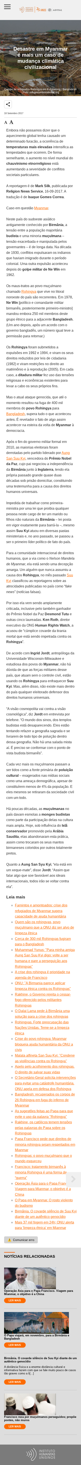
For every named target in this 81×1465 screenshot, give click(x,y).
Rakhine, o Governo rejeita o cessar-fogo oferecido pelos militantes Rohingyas (43, 1000)
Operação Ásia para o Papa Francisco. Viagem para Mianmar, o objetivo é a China (44, 1189)
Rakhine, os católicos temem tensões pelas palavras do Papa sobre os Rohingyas (43, 1127)
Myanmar (41, 208)
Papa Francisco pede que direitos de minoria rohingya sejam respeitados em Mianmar (45, 1144)
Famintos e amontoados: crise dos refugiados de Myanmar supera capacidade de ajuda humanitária (41, 910)
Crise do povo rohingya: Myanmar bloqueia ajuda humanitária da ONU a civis (44, 1044)
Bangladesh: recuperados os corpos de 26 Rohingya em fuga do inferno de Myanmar (45, 1100)
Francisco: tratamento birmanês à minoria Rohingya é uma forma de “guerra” (41, 1172)
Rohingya (28, 291)
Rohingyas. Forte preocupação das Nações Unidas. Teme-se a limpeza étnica (42, 1027)
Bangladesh (15, 414)
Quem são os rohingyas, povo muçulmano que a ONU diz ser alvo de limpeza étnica (44, 927)
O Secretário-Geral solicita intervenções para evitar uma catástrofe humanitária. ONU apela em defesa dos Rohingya (45, 1083)
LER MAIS (15, 1300)
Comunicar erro (21, 1240)
